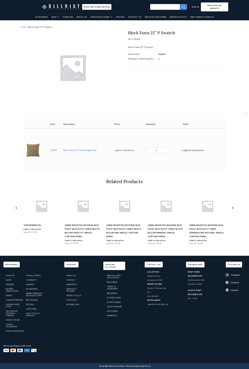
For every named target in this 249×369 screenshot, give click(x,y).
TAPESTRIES (31, 309)
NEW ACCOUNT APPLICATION (114, 276)
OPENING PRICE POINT (13, 305)
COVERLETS (31, 280)
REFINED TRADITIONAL (12, 290)
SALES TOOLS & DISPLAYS (32, 314)
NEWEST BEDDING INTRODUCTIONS (34, 294)
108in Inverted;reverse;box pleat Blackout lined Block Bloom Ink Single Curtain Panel (123, 231)
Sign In (195, 7)
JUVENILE (30, 284)
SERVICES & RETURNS (71, 290)
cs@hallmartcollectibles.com (157, 304)
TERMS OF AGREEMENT (112, 287)
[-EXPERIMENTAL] (41, 206)
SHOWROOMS (72, 304)
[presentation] (16, 208)
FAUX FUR (10, 275)
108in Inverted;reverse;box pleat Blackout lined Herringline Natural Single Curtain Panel (206, 231)
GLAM (8, 280)
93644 (53, 150)
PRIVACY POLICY (73, 295)
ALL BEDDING (32, 289)
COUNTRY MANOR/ (14, 300)
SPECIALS (30, 304)
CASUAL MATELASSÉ (15, 331)
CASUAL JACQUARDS (11, 325)
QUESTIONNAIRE (114, 306)
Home (23, 27)
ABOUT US (71, 275)
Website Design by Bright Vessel (138, 366)
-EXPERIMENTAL (32, 225)
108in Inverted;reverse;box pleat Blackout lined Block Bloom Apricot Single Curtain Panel (82, 231)
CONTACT (71, 280)
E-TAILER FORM (113, 298)
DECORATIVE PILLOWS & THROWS (12, 313)
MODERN (10, 284)
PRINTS (9, 295)
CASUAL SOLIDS (13, 320)
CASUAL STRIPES (33, 275)
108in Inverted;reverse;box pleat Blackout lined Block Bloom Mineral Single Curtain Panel (165, 231)
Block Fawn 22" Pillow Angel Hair (80, 150)
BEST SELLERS (32, 300)
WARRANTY (71, 284)
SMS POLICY (71, 300)
